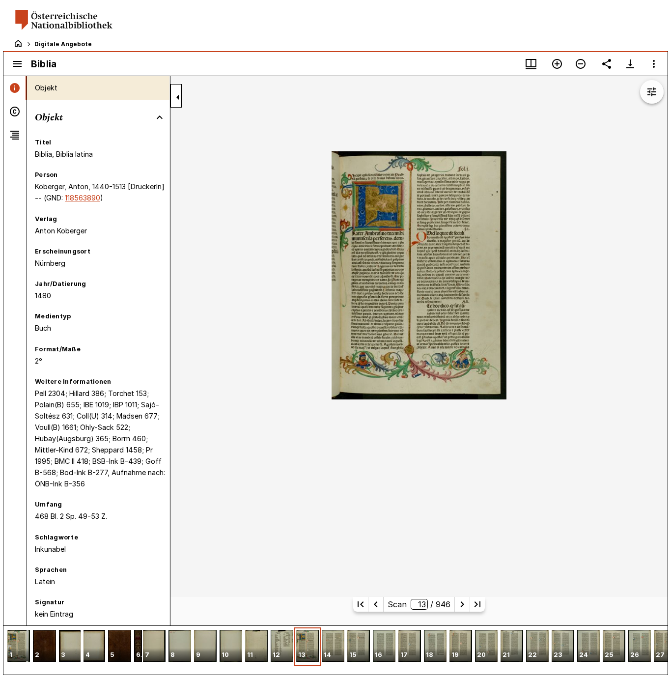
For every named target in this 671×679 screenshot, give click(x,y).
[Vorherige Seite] (376, 604)
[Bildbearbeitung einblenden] (652, 92)
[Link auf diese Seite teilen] (606, 64)
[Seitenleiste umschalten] (17, 64)
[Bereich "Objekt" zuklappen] (160, 117)
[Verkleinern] (580, 64)
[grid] (335, 650)
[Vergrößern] (557, 64)
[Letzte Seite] (477, 604)
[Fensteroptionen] (654, 64)
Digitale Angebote (63, 44)
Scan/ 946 (419, 604)
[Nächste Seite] (462, 604)
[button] (18, 647)
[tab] (15, 88)
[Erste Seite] (360, 604)
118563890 (82, 198)
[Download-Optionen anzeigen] (630, 64)
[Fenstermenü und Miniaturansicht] (531, 64)
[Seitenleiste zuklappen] (178, 97)
